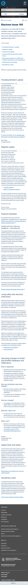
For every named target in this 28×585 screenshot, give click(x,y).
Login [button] (5, 14)
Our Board (3, 543)
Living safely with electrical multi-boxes (12, 55)
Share (25, 20)
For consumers (5, 521)
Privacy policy (5, 572)
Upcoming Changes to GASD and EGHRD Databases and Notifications (13, 59)
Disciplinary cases (7, 64)
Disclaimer (4, 574)
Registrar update (7, 49)
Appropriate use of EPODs (11, 347)
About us (13, 583)
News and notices (5, 548)
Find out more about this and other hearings (12, 497)
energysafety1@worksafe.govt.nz (12, 430)
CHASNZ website (9, 187)
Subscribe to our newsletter (8, 550)
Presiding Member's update (10, 47)
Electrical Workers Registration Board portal (13, 289)
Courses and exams (6, 514)
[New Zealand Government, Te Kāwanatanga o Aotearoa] (11, 565)
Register (22, 14)
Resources (4, 517)
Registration (4, 512)
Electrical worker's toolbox (7, 531)
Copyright (4, 576)
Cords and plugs (8, 349)
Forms (2, 533)
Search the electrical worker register (10, 536)
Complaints (4, 519)
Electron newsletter (7, 20)
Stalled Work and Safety (9, 62)
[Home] (2, 20)
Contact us (4, 545)
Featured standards (8, 52)
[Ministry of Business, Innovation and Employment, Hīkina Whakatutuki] (11, 559)
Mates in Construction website (12, 189)
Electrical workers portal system (9, 529)
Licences (3, 510)
